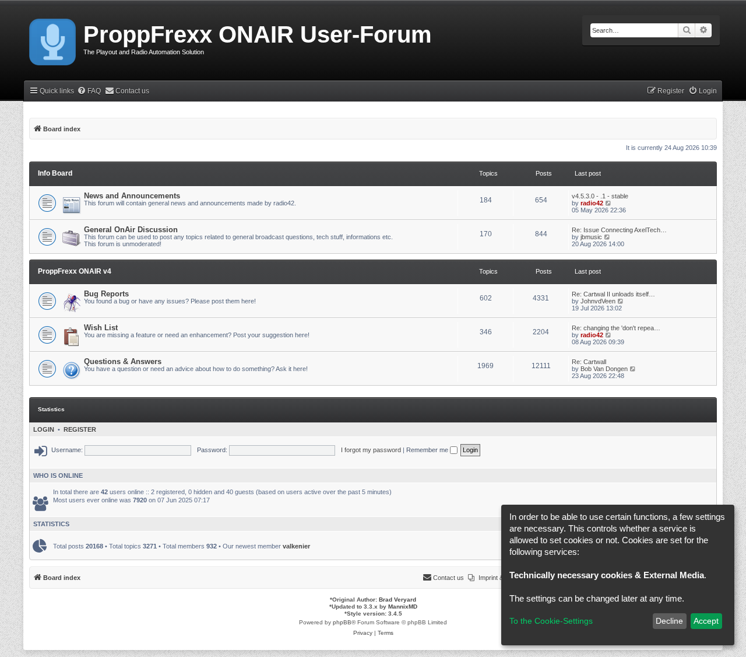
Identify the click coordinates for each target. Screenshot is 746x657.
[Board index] (53, 40)
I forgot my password (371, 449)
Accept (706, 620)
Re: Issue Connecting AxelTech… (619, 229)
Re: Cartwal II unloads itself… (613, 294)
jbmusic (591, 236)
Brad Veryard (397, 599)
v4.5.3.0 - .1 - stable (600, 196)
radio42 (591, 203)
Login (43, 429)
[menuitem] (89, 91)
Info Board (55, 173)
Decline (669, 620)
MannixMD (402, 606)
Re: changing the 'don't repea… (616, 327)
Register (80, 429)
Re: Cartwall (589, 361)
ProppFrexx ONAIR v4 (74, 271)
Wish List (101, 327)
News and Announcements (132, 195)
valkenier (296, 546)
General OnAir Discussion (131, 229)
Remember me (428, 449)
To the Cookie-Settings (551, 620)
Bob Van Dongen (604, 368)
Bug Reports (106, 293)
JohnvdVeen (597, 301)
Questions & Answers (122, 361)
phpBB (342, 622)
